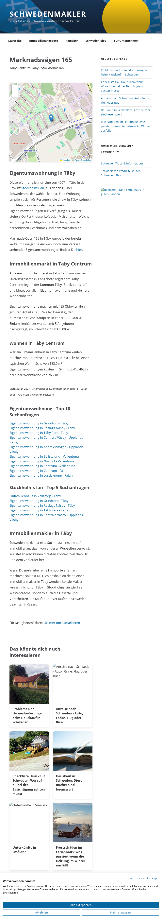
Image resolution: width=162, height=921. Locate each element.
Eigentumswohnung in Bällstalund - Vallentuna (44, 456)
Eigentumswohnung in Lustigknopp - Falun (41, 475)
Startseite (15, 41)
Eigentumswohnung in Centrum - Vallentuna (42, 466)
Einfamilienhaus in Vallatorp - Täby (35, 496)
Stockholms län (32, 188)
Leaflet (66, 160)
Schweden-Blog (96, 41)
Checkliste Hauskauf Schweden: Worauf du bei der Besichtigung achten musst (122, 86)
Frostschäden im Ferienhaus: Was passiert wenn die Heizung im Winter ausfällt (125, 126)
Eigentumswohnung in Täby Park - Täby (38, 433)
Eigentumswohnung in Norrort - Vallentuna (41, 461)
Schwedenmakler (47, 14)
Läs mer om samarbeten (61, 623)
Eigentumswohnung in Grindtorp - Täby (38, 423)
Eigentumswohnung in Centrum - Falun (38, 471)
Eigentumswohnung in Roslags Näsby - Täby (42, 428)
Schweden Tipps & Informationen (123, 163)
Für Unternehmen (126, 41)
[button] (51, 118)
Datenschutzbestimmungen (144, 878)
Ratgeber (72, 41)
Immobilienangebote (43, 41)
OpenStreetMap (82, 160)
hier (79, 249)
